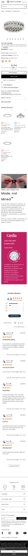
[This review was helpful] (21, 409)
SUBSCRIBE (21, 518)
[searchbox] (8, 323)
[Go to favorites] (23, 2)
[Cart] (25, 2)
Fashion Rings (16, 11)
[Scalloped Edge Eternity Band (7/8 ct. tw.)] (7, 115)
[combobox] (19, 327)
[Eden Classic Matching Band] (7, 143)
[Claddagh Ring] (20, 115)
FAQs (3, 509)
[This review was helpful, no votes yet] (21, 355)
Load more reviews (14, 466)
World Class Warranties (11, 87)
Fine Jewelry (8, 11)
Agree (14, 551)
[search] (25, 6)
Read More (5, 47)
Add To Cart (14, 76)
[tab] (4, 39)
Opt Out (14, 554)
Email (23, 489)
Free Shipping (8, 85)
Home (2, 11)
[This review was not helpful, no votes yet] (23, 355)
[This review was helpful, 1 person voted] (21, 435)
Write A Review (15, 316)
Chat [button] (4, 489)
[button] (2, 2)
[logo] (14, 2)
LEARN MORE (8, 247)
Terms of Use (18, 524)
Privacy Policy (5, 525)
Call (14, 489)
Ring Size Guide (6, 102)
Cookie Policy (3, 549)
